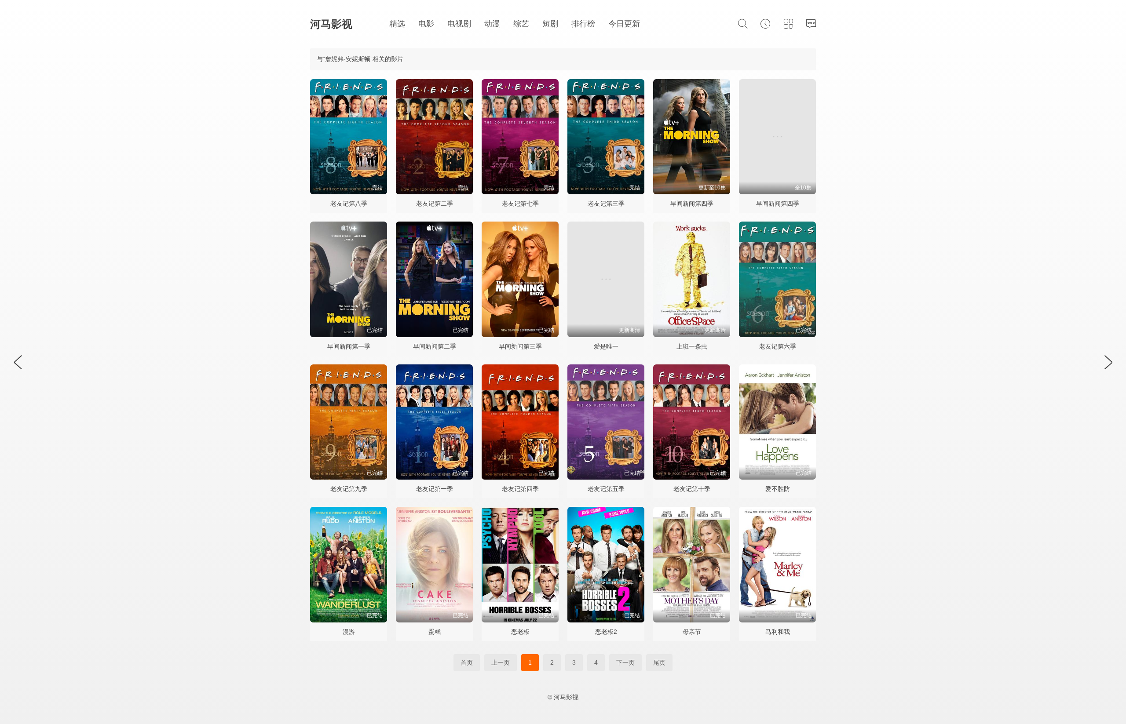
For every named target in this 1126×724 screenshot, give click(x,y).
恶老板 (520, 631)
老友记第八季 (348, 203)
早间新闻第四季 (691, 203)
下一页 (625, 662)
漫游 (349, 631)
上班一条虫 (691, 346)
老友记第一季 (434, 488)
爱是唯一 (606, 346)
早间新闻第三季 (520, 346)
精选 (397, 23)
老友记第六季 (777, 346)
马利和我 (777, 631)
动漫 (492, 23)
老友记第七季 (520, 203)
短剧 (550, 23)
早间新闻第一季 (348, 346)
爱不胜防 (777, 488)
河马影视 (331, 24)
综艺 (521, 23)
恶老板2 (606, 631)
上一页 (500, 662)
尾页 (659, 662)
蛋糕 (434, 631)
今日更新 (624, 23)
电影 (426, 23)
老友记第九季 (348, 488)
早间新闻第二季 (434, 346)
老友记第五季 (606, 488)
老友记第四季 (520, 488)
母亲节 (692, 631)
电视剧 (459, 23)
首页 (467, 662)
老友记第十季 (691, 488)
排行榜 (583, 23)
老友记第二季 (434, 203)
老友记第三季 (606, 203)
